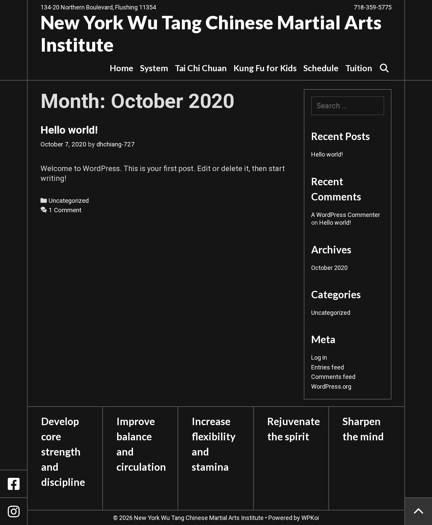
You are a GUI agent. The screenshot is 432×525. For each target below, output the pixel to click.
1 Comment (65, 210)
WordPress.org (331, 386)
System (154, 68)
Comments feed (333, 376)
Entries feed (327, 367)
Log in (319, 357)
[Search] (384, 68)
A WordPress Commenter (345, 214)
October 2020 (329, 267)
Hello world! (69, 129)
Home (121, 68)
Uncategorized (69, 200)
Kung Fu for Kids (265, 68)
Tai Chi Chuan (201, 68)
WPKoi (310, 517)
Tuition (358, 68)
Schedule (321, 68)
